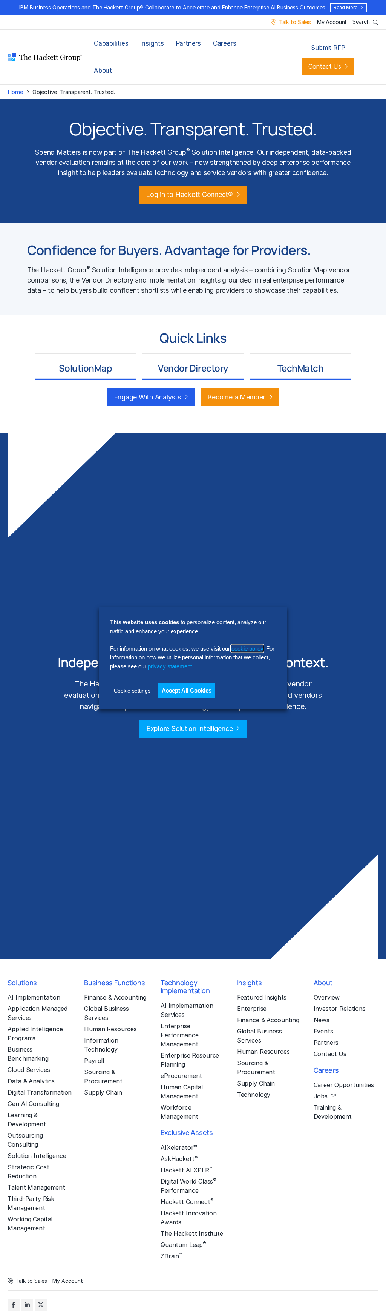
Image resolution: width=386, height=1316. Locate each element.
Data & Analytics (31, 1081)
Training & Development (333, 1112)
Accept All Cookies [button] (186, 690)
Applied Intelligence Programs (35, 1033)
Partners (188, 43)
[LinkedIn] (27, 1305)
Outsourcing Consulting (25, 1140)
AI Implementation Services (187, 1010)
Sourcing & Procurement (103, 1076)
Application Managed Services (37, 1013)
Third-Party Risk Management (31, 1203)
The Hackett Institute (192, 1233)
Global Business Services (106, 1013)
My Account (332, 22)
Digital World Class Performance (188, 1185)
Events (323, 1031)
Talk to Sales (295, 22)
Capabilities (111, 43)
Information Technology (101, 1045)
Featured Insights (262, 997)
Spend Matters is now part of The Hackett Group (112, 152)
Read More (345, 7)
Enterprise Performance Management (179, 1035)
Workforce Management (179, 1112)
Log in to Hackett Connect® (189, 194)
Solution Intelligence (37, 1155)
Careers (224, 43)
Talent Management (36, 1187)
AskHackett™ (179, 1158)
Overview (327, 997)
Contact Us (324, 66)
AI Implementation (34, 997)
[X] (41, 1305)
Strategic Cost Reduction (28, 1171)
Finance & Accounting (115, 997)
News (321, 1020)
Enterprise (252, 1008)
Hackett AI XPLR (186, 1170)
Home (15, 91)
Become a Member (236, 397)
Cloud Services (29, 1069)
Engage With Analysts (147, 397)
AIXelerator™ (179, 1147)
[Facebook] (14, 1305)
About (103, 70)
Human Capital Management (182, 1091)
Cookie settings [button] (132, 691)
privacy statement (170, 666)
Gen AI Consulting (33, 1103)
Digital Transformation (40, 1092)
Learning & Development (27, 1119)
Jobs (321, 1096)
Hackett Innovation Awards (188, 1217)
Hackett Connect (187, 1201)
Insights (152, 43)
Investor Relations (340, 1008)
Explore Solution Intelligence (189, 728)
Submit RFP (328, 47)
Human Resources (110, 1029)
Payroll (94, 1060)
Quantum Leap (183, 1244)
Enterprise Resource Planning (190, 1060)
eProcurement (181, 1076)
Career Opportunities (344, 1085)
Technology (254, 1094)
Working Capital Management (30, 1223)
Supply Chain (103, 1092)
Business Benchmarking (28, 1054)
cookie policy (247, 648)
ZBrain (171, 1256)
